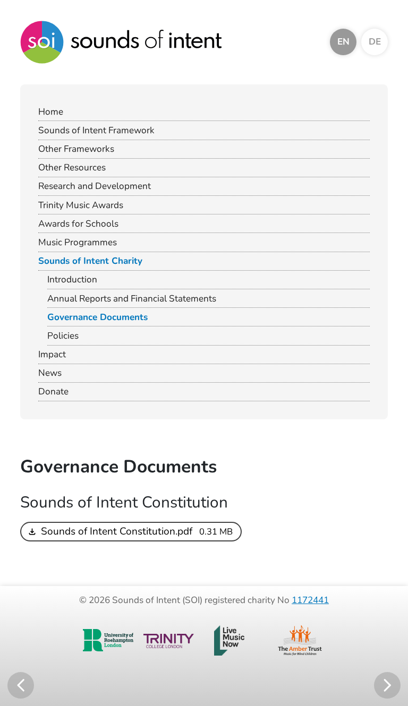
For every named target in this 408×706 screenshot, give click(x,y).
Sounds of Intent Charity (90, 261)
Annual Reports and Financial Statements (131, 298)
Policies (63, 336)
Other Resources (72, 167)
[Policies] (387, 685)
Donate (53, 391)
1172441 (310, 600)
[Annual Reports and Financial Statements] (20, 685)
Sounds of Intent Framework (96, 130)
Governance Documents (97, 317)
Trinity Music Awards (80, 205)
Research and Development (94, 186)
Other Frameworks (76, 149)
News (50, 373)
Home (50, 112)
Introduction (72, 279)
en (343, 42)
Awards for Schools (78, 224)
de (375, 42)
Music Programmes (77, 242)
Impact (52, 354)
